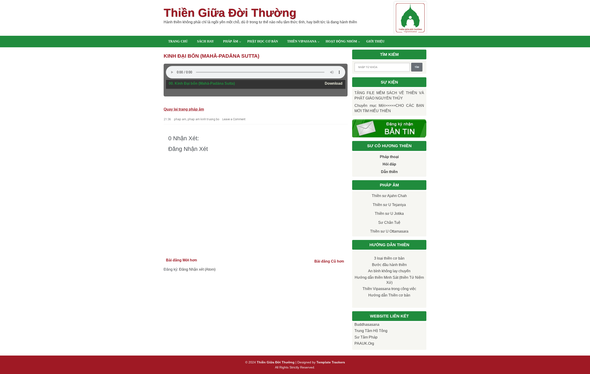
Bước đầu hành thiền (389, 265)
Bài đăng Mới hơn (181, 260)
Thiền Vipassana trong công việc (389, 289)
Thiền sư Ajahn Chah (389, 196)
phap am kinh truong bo (203, 119)
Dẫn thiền (389, 172)
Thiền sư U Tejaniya (389, 205)
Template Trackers (330, 362)
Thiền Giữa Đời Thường (230, 12)
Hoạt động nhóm (341, 41)
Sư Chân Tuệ (389, 222)
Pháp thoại (389, 157)
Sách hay (205, 41)
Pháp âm (230, 41)
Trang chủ (178, 41)
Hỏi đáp (389, 164)
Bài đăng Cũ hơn (329, 261)
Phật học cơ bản (262, 41)
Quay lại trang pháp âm (184, 109)
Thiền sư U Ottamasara (389, 231)
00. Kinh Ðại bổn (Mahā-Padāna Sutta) (202, 83)
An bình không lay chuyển (389, 271)
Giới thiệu (375, 41)
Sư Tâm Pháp (366, 337)
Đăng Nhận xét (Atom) (197, 269)
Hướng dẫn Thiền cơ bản (389, 295)
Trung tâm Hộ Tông (370, 331)
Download (333, 83)
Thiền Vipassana (301, 41)
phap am (180, 119)
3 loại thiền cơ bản (389, 258)
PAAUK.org (364, 343)
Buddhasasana (366, 324)
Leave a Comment (233, 119)
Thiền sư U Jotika (389, 213)
